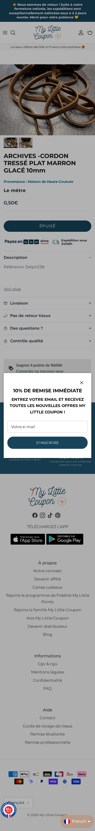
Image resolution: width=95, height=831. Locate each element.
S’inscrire (47, 443)
